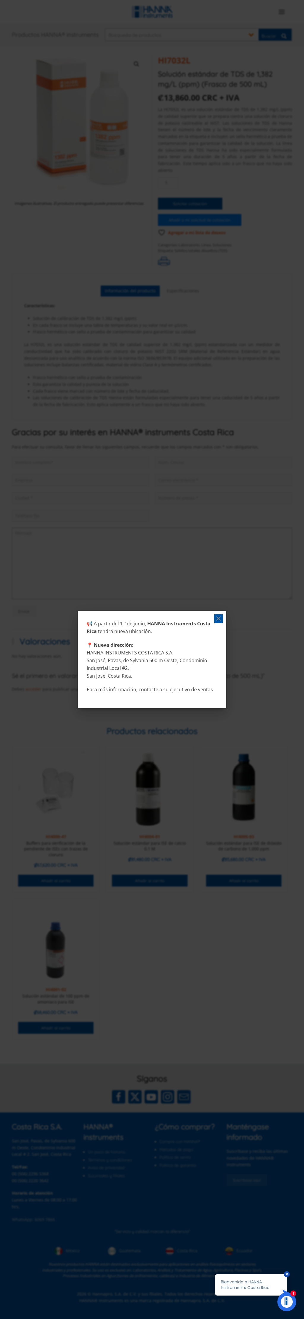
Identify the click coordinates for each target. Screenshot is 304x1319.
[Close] (218, 618)
